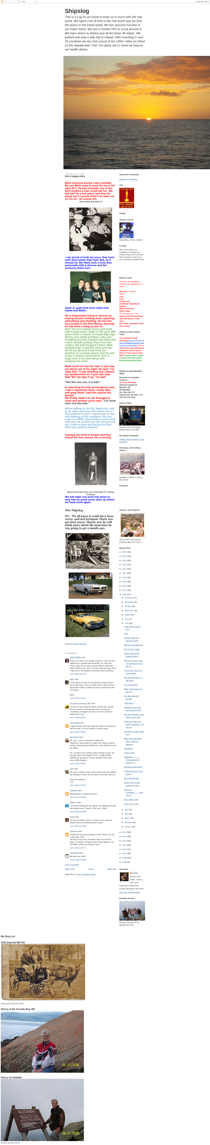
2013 (124, 841)
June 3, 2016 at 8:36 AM (77, 717)
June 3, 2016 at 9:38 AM (77, 732)
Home (91, 869)
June (127, 623)
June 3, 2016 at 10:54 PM (78, 811)
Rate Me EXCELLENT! (133, 767)
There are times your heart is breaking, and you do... (133, 724)
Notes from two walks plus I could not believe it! (133, 741)
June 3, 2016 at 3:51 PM (77, 763)
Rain (126, 634)
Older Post (111, 869)
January (128, 827)
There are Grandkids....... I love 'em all (133, 793)
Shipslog (77, 11)
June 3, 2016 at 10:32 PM (78, 797)
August (127, 615)
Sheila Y (73, 802)
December (129, 598)
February (128, 822)
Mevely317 (74, 737)
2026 (124, 552)
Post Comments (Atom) (86, 874)
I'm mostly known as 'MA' (80, 703)
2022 (124, 569)
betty (72, 679)
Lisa (71, 769)
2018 (124, 586)
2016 (124, 594)
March (127, 818)
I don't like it (129, 703)
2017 (124, 590)
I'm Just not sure (131, 685)
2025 (124, 556)
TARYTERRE (75, 657)
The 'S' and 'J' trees (132, 649)
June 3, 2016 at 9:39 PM (77, 785)
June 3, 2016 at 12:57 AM (78, 674)
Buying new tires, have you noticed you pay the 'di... (133, 663)
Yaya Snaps (75, 723)
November (129, 602)
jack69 (135, 873)
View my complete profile (129, 892)
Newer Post (69, 869)
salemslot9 (74, 853)
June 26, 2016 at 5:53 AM (78, 859)
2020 (124, 577)
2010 (124, 853)
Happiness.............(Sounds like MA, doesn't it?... (132, 760)
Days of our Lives (131, 804)
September (129, 610)
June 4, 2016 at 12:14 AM (78, 826)
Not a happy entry (131, 800)
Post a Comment (72, 865)
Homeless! (128, 749)
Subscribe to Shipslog (128, 179)
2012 (124, 845)
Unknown (73, 790)
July (127, 619)
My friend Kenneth (131, 778)
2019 (124, 582)
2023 (124, 565)
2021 (124, 573)
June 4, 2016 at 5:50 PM (77, 848)
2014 (124, 836)
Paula (72, 817)
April (126, 814)
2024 (124, 560)
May (127, 809)
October (128, 606)
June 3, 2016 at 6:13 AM (77, 698)
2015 (124, 832)
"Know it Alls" (129, 753)
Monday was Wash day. (133, 645)
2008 (124, 862)
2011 (124, 849)
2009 (124, 858)
